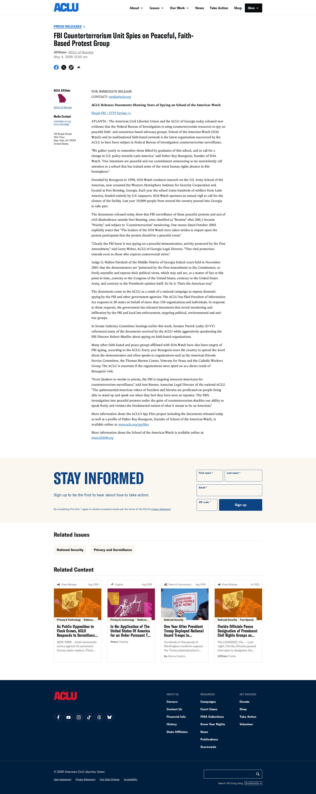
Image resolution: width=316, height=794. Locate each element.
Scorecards (208, 746)
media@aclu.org (62, 121)
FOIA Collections (212, 716)
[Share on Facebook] (56, 69)
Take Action (219, 8)
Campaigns (208, 701)
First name (205, 472)
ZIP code (204, 502)
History (172, 724)
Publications (209, 739)
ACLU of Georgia (80, 52)
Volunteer (246, 724)
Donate (244, 701)
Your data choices (109, 779)
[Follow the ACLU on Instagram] (78, 717)
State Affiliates (177, 731)
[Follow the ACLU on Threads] (99, 717)
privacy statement (161, 509)
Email (202, 487)
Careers (172, 701)
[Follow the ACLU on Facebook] (58, 717)
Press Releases (68, 26)
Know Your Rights (212, 724)
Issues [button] (155, 8)
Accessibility (130, 779)
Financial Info (176, 716)
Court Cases (208, 709)
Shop (238, 8)
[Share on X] (63, 69)
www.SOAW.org (102, 438)
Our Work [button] (178, 8)
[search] (257, 774)
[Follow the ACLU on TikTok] (88, 717)
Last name (233, 472)
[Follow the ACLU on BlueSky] (109, 717)
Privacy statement (85, 779)
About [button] (135, 8)
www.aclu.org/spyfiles (133, 424)
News (199, 8)
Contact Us (174, 709)
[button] (71, 68)
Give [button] (252, 8)
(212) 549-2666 (61, 124)
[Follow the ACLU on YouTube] (68, 717)
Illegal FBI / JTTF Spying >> (111, 113)
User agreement (62, 779)
